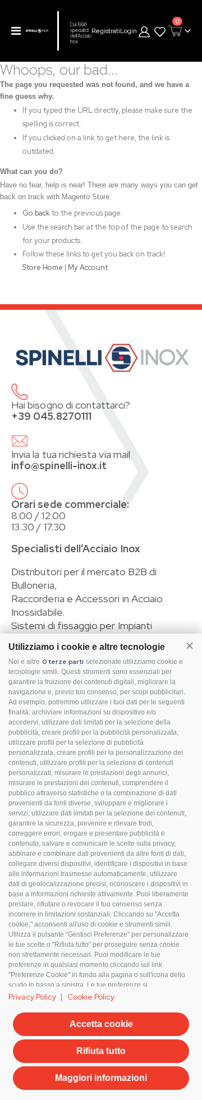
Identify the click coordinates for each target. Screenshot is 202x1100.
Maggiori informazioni (101, 1078)
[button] (189, 645)
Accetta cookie (101, 1024)
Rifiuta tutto (101, 1051)
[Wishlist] (160, 31)
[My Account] (145, 31)
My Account (88, 267)
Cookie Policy (90, 997)
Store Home (42, 267)
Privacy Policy (32, 997)
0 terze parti (63, 661)
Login (128, 30)
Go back (36, 213)
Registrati (105, 30)
